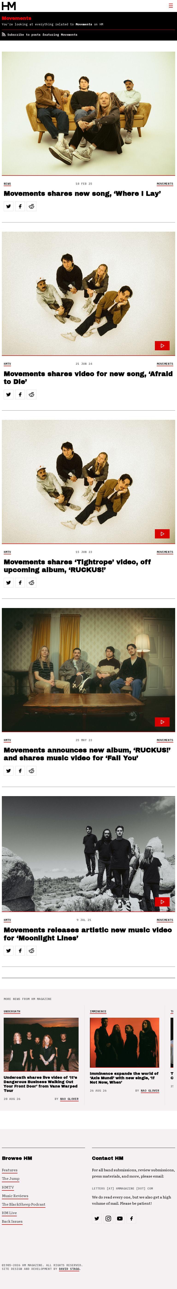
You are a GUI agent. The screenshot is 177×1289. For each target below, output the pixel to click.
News (7, 184)
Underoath (12, 1011)
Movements (165, 184)
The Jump (10, 1178)
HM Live (9, 1212)
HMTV (7, 364)
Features (10, 1169)
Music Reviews (15, 1195)
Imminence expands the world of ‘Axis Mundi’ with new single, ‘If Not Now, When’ (124, 1078)
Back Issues (12, 1221)
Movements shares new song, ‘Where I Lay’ (82, 193)
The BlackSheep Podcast (23, 1204)
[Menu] (170, 6)
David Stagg (69, 1269)
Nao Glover (69, 1099)
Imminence (98, 1011)
